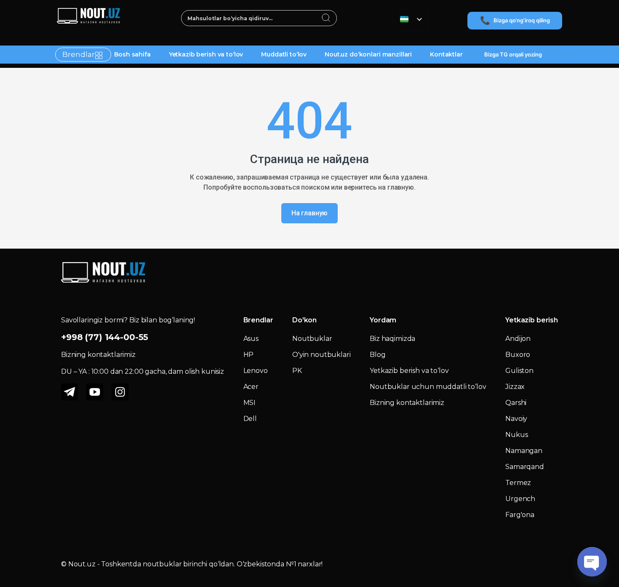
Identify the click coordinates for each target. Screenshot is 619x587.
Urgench (520, 499)
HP (248, 355)
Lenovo (255, 371)
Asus (251, 339)
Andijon (518, 339)
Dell (250, 419)
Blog (377, 355)
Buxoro (517, 355)
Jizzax (515, 387)
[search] (326, 18)
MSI (249, 403)
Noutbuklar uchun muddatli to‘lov (428, 387)
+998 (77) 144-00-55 (104, 337)
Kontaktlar (446, 54)
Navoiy (516, 419)
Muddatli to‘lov (284, 54)
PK (297, 371)
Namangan (523, 451)
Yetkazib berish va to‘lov (206, 54)
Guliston (519, 371)
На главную (309, 213)
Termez (518, 483)
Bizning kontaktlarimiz (407, 403)
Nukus (516, 435)
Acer (251, 387)
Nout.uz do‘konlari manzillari (368, 54)
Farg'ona (519, 515)
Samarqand (524, 467)
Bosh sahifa (132, 54)
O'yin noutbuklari (321, 355)
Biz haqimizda (392, 339)
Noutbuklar (312, 339)
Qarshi (515, 403)
